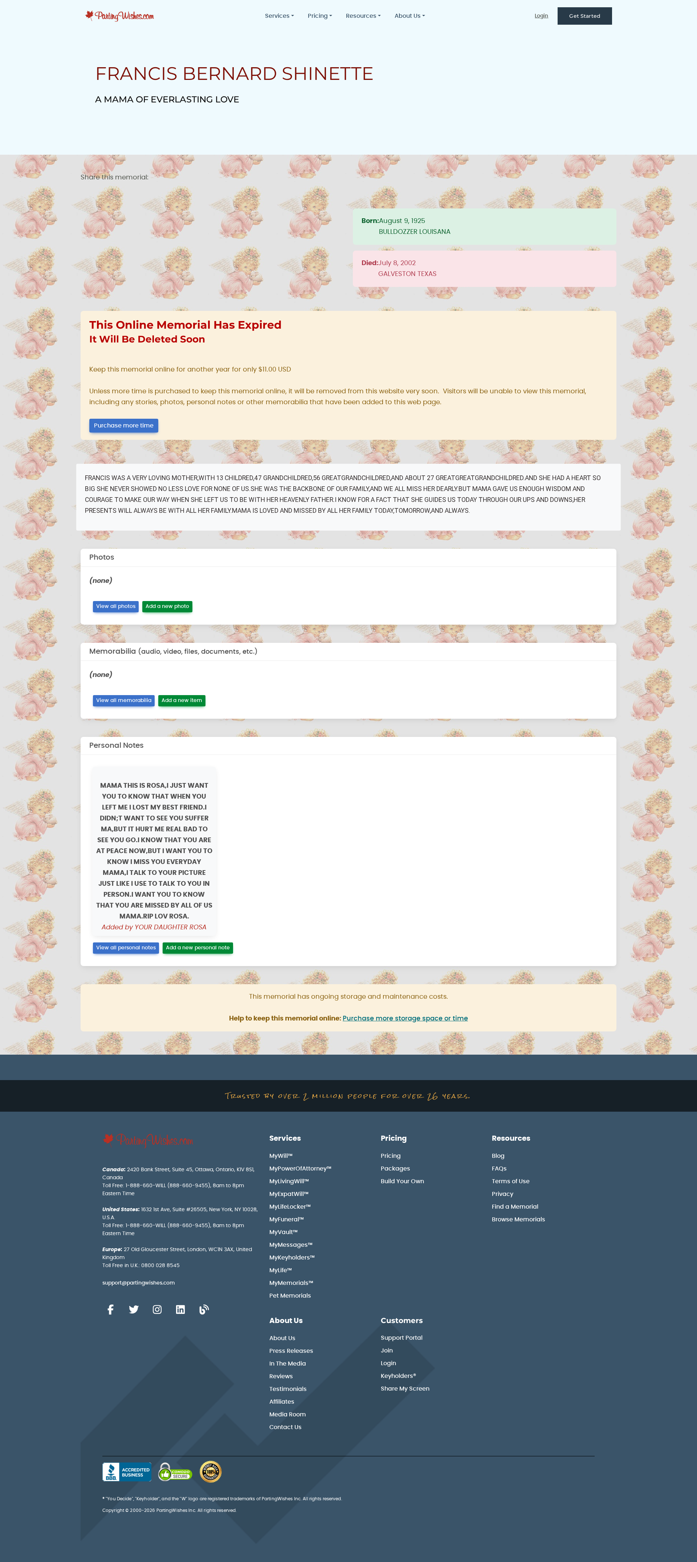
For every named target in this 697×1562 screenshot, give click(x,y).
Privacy (502, 1194)
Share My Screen (405, 1389)
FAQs (499, 1169)
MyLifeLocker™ (290, 1207)
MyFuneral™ (286, 1219)
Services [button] (277, 16)
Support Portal (402, 1338)
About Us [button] (408, 16)
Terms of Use (511, 1181)
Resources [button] (361, 16)
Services (285, 1138)
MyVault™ (283, 1232)
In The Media (287, 1364)
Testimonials (288, 1389)
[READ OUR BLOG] (204, 1310)
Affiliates (281, 1402)
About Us (286, 1320)
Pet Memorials (290, 1296)
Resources (511, 1138)
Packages (395, 1169)
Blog (498, 1156)
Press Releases (291, 1351)
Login (541, 16)
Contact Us (285, 1427)
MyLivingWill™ (289, 1181)
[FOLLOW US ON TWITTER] (133, 1310)
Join (387, 1351)
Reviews (281, 1376)
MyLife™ (280, 1270)
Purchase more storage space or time (405, 1018)
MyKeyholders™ (292, 1258)
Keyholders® (398, 1376)
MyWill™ (281, 1156)
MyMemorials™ (291, 1283)
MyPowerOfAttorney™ (300, 1169)
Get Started (584, 16)
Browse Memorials (518, 1219)
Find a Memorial (515, 1207)
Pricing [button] (318, 16)
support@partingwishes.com (138, 1283)
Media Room (287, 1414)
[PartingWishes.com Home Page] (120, 16)
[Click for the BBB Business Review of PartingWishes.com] (126, 1471)
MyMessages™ (291, 1245)
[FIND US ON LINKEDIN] (180, 1310)
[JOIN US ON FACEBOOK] (110, 1310)
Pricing (394, 1138)
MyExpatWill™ (289, 1194)
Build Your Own (402, 1181)
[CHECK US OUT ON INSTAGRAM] (157, 1310)
